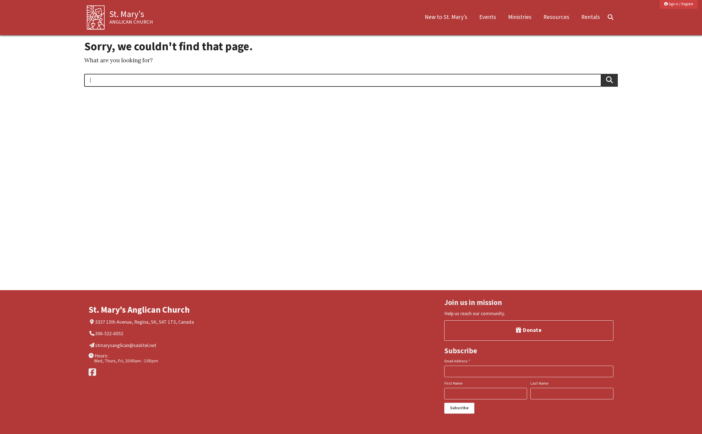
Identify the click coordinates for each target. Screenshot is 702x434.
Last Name (539, 383)
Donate (532, 330)
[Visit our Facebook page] (174, 372)
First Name (453, 383)
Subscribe (459, 408)
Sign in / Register (680, 4)
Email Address (457, 361)
